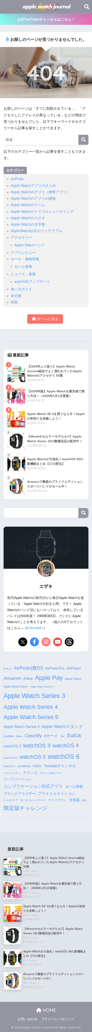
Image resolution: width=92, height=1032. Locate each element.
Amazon (12, 678)
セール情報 (74, 786)
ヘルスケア (11, 800)
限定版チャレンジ (26, 808)
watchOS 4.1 (11, 757)
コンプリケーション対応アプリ (33, 786)
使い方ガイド (21, 289)
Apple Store (73, 678)
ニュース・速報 (23, 274)
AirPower (73, 668)
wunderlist (24, 766)
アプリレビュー (23, 252)
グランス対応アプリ (51, 773)
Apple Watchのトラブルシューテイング (42, 211)
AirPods (17, 179)
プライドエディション (57, 794)
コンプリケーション (18, 779)
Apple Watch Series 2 (42, 686)
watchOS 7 (10, 766)
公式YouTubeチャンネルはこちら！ (46, 19)
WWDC (37, 766)
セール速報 (23, 266)
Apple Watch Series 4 (31, 707)
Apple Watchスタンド (62, 726)
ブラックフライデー (20, 794)
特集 (14, 302)
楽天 (84, 800)
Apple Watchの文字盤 (28, 224)
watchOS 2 (12, 746)
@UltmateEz (34, 628)
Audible (9, 736)
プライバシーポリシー (58, 1019)
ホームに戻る (47, 319)
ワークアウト (57, 800)
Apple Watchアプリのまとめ (33, 186)
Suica (74, 735)
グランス (30, 773)
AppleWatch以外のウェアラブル (36, 231)
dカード (51, 735)
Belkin (19, 736)
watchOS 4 (65, 746)
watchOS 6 (63, 756)
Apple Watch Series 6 (22, 727)
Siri (62, 736)
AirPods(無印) (28, 668)
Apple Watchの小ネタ (28, 218)
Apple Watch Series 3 (34, 695)
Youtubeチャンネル (60, 766)
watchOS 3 (36, 745)
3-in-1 (8, 668)
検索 (83, 513)
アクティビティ (12, 773)
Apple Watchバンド (29, 245)
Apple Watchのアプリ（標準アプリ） (40, 192)
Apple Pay (49, 677)
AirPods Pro (54, 668)
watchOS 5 (33, 757)
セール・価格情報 (25, 259)
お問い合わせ (27, 1019)
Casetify (33, 735)
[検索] (83, 140)
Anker (28, 678)
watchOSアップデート (32, 281)
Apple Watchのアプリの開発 (33, 198)
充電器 (74, 800)
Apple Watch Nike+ (16, 686)
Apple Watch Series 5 (31, 717)
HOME (48, 1010)
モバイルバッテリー (33, 800)
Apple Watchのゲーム (28, 205)
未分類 (16, 296)
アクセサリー (21, 237)
